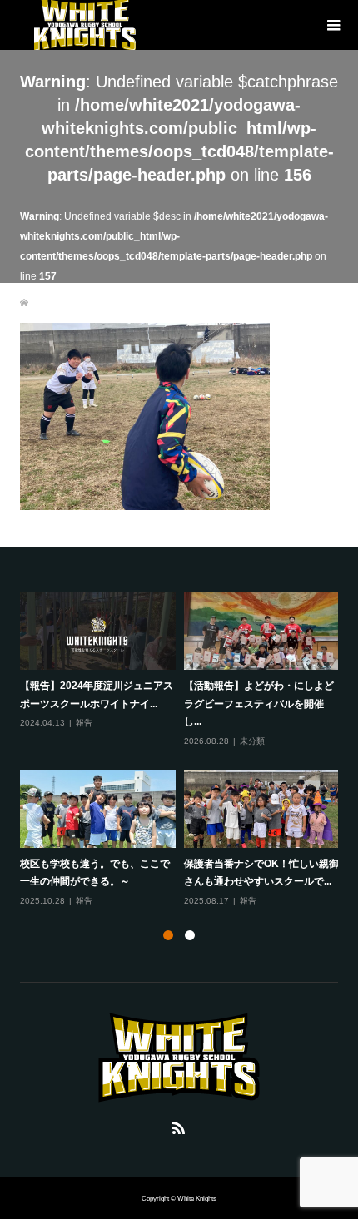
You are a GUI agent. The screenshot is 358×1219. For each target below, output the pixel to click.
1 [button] (168, 935)
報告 (84, 722)
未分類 (252, 741)
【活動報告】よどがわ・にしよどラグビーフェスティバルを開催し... (259, 703)
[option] (183, 750)
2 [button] (190, 935)
